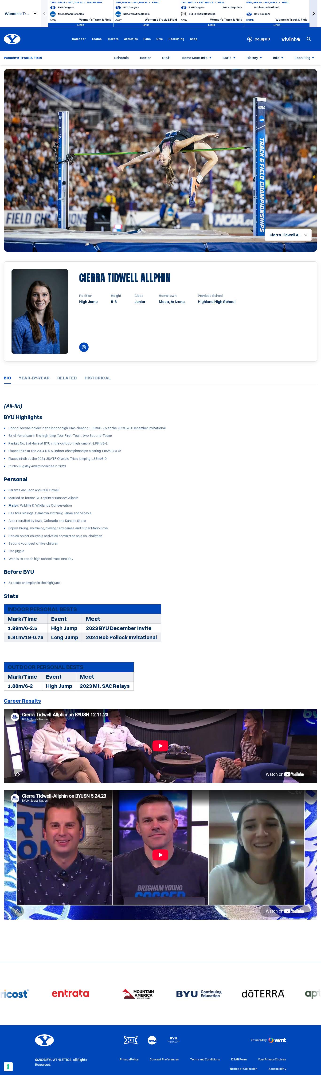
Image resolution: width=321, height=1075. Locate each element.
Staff (166, 58)
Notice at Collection (243, 1069)
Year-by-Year (34, 378)
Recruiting (176, 39)
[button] (313, 13)
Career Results (22, 700)
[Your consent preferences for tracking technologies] (8, 1066)
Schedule (121, 58)
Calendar (79, 39)
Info (276, 58)
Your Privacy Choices (272, 1059)
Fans (147, 39)
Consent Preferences (164, 1059)
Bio (7, 378)
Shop (193, 39)
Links (80, 25)
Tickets (112, 39)
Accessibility (277, 1069)
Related (67, 378)
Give (159, 39)
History (252, 58)
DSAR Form (239, 1059)
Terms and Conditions (205, 1059)
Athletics (131, 39)
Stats (227, 58)
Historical (98, 378)
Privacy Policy (129, 1059)
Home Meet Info (194, 58)
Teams (96, 39)
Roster (145, 58)
